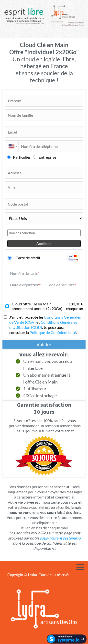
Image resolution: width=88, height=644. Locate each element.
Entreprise (47, 157)
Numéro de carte (24, 273)
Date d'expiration (24, 284)
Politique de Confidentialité (53, 332)
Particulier (22, 157)
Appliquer (44, 243)
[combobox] (11, 146)
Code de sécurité (60, 284)
